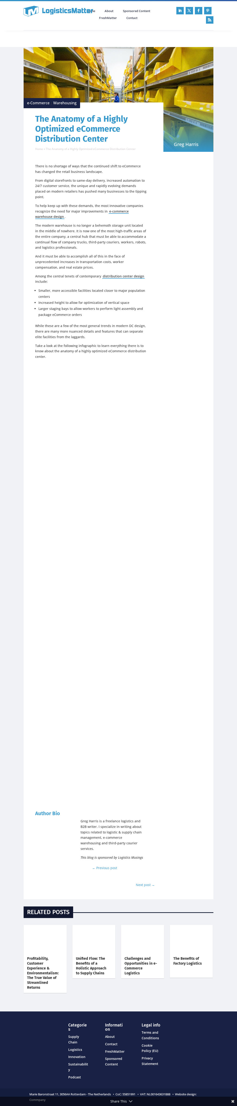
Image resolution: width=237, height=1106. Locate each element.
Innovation (76, 1057)
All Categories (36, 38)
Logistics (75, 1049)
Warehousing (65, 102)
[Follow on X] (189, 10)
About (109, 11)
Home (39, 149)
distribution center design (123, 276)
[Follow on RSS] (209, 20)
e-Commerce (38, 102)
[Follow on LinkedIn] (180, 10)
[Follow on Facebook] (198, 10)
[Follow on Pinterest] (208, 10)
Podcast (73, 38)
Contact (131, 18)
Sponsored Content (136, 11)
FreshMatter (108, 18)
